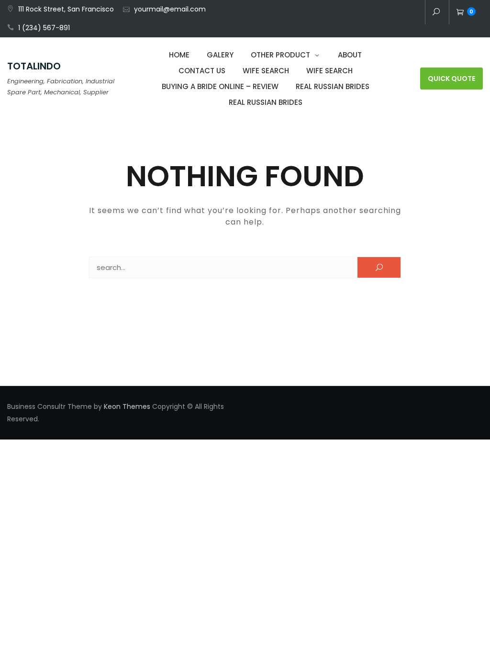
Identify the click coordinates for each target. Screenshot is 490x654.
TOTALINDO (34, 66)
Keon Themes (127, 406)
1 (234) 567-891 (44, 28)
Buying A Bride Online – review (220, 86)
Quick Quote (451, 78)
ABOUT (350, 55)
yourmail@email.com (170, 9)
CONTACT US (201, 71)
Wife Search (266, 71)
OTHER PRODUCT (280, 55)
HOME (179, 55)
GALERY (220, 55)
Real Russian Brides (332, 86)
